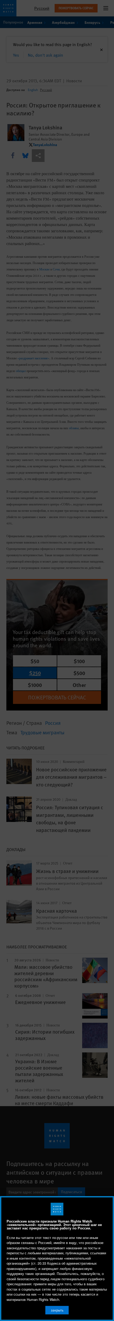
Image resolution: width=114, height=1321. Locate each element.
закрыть (57, 1310)
